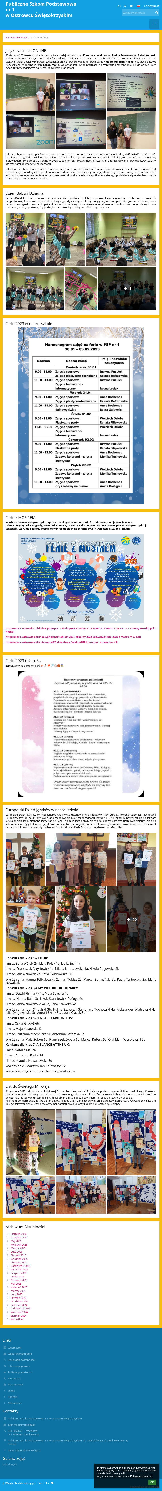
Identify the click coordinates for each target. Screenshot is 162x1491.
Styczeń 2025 (18, 1298)
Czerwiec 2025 (19, 1280)
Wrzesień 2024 (19, 1312)
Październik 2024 (20, 1308)
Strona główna (16, 37)
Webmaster (15, 1347)
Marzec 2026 (18, 1248)
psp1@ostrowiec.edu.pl (21, 1424)
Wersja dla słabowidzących (21, 1483)
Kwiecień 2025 (19, 1287)
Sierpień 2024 (18, 1315)
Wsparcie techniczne (20, 1353)
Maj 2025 (16, 1283)
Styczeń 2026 (18, 1255)
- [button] (126, 6)
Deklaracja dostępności (21, 1360)
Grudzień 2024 (19, 1301)
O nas (11, 1391)
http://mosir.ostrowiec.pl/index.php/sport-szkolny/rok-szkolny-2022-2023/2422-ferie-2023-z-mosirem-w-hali (73, 637)
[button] (131, 6)
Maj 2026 (16, 1241)
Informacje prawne (19, 1366)
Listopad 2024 (19, 1305)
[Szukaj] (156, 12)
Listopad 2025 (19, 1262)
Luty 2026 (16, 1251)
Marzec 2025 (18, 1290)
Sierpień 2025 (18, 1273)
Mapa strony (15, 1384)
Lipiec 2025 (17, 1276)
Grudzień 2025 (19, 1259)
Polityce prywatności (141, 1476)
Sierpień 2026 (18, 1234)
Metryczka (14, 1378)
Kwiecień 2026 (19, 1244)
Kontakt (12, 1397)
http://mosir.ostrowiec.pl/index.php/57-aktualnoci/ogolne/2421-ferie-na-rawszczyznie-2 (61, 642)
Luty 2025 (16, 1294)
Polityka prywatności (20, 1372)
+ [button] (120, 6)
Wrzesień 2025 (19, 1269)
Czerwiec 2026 (19, 1237)
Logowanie (151, 6)
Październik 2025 (20, 1266)
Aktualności (39, 37)
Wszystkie (17, 1319)
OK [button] (152, 1482)
